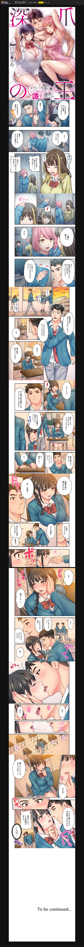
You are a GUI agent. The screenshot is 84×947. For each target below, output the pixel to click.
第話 (40, 2)
